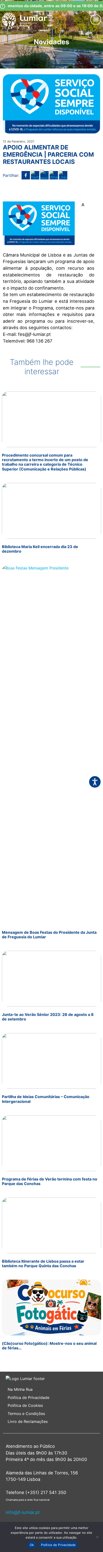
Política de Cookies (25, 1405)
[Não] (97, 1537)
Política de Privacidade (28, 1397)
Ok (32, 1545)
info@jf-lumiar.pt (23, 1512)
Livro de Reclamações (28, 1421)
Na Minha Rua (20, 1389)
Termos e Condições (27, 1413)
